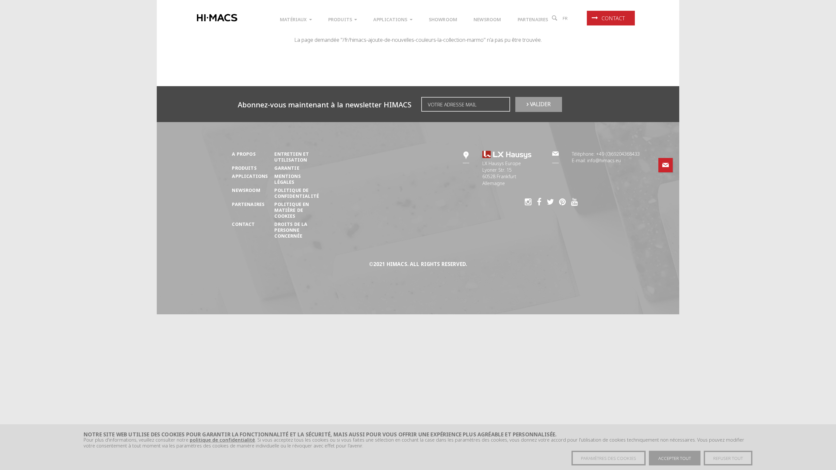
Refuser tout (728, 459)
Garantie (286, 168)
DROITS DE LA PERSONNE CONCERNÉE (290, 230)
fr (565, 18)
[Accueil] (218, 18)
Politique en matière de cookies (291, 210)
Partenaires (248, 204)
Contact (613, 18)
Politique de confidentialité (296, 193)
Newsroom (246, 190)
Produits (244, 168)
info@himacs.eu (604, 160)
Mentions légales (287, 179)
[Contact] (665, 165)
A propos (243, 154)
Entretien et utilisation (291, 157)
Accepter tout (674, 459)
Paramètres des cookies (608, 459)
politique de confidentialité (222, 440)
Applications (250, 176)
